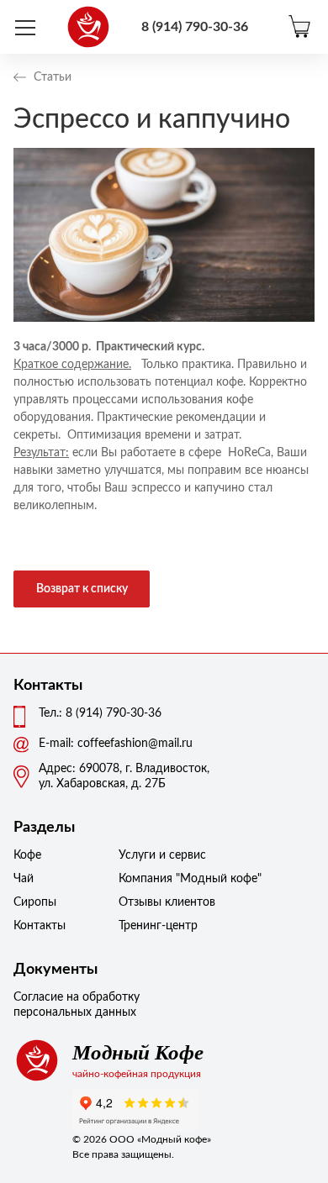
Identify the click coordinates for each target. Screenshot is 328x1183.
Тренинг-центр (158, 926)
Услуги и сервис (161, 855)
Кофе (27, 855)
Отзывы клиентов (161, 902)
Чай (23, 879)
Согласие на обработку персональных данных (76, 1004)
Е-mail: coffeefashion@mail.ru (116, 743)
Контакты (39, 926)
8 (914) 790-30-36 (194, 27)
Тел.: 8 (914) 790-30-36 (100, 713)
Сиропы (34, 902)
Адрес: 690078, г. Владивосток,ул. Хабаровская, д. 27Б (124, 776)
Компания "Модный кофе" (161, 879)
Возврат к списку (82, 589)
